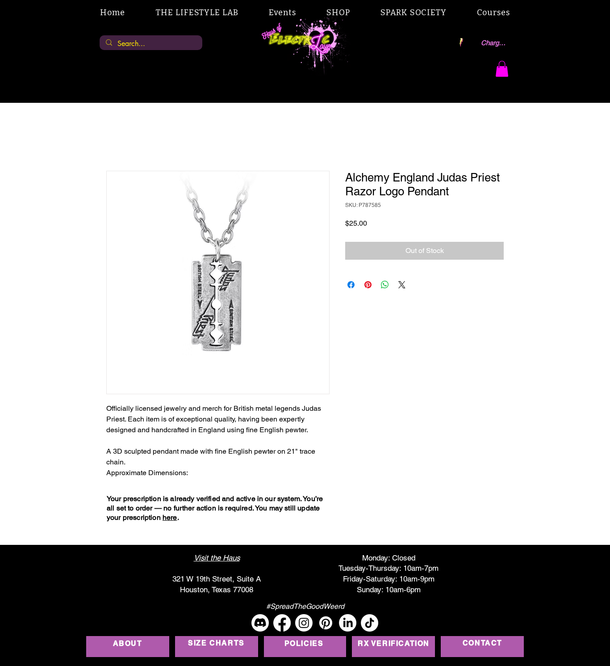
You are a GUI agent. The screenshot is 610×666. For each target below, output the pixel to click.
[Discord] (260, 623)
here (170, 517)
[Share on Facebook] (351, 284)
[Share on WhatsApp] (385, 284)
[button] (502, 69)
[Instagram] (304, 623)
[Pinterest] (325, 623)
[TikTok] (369, 623)
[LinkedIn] (347, 623)
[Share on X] (402, 284)
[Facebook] (282, 623)
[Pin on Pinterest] (368, 284)
